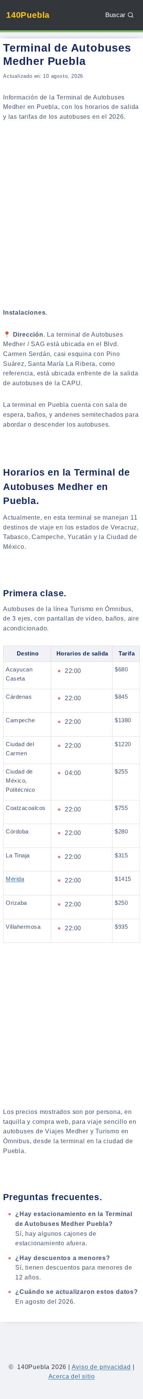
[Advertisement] (71, 205)
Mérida (15, 879)
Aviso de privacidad (101, 1367)
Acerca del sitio (71, 1376)
